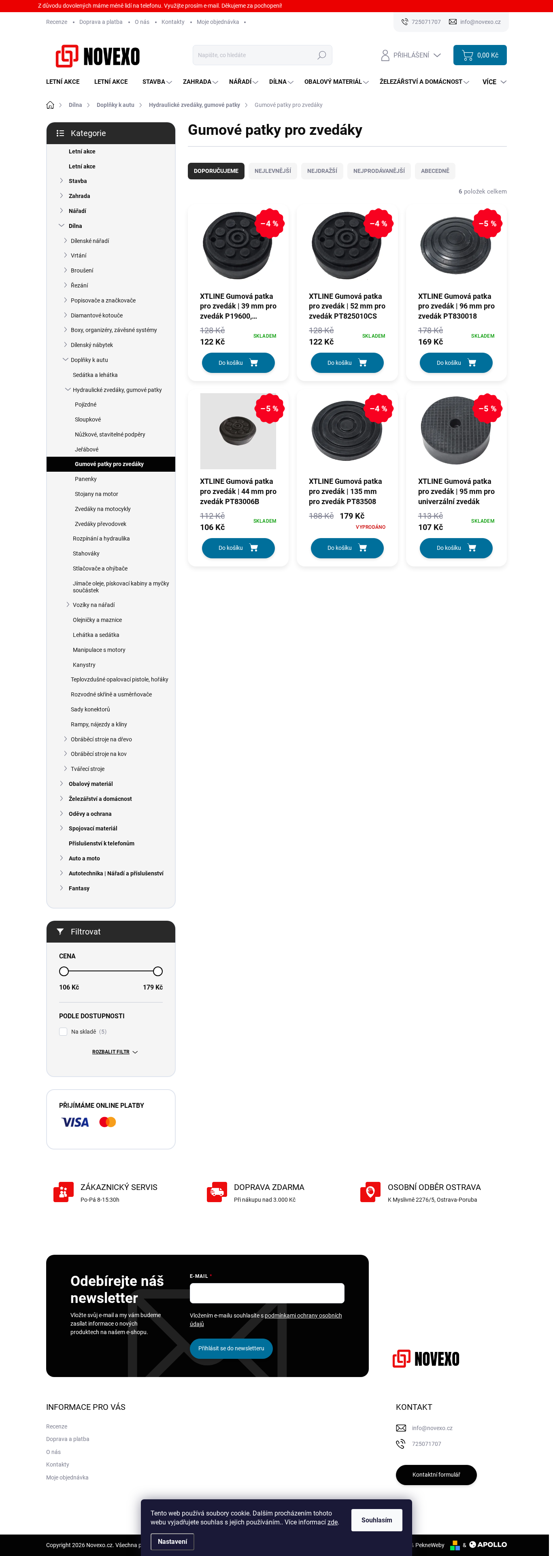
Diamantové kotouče (97, 315)
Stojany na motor (96, 494)
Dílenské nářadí (90, 241)
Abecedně (435, 171)
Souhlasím (377, 1520)
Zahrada (79, 196)
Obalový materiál (91, 784)
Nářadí (77, 211)
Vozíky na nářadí (94, 605)
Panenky (86, 479)
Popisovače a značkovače (103, 300)
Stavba (78, 181)
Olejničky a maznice (97, 620)
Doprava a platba (101, 22)
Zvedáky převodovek (100, 524)
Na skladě (87, 1031)
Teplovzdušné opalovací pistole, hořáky (119, 679)
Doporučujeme (216, 171)
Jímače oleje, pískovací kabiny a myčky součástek (121, 587)
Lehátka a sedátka (96, 635)
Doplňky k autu (89, 360)
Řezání (79, 285)
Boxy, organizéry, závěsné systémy (114, 330)
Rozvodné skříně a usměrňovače (111, 694)
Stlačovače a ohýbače (100, 568)
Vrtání (78, 255)
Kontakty (173, 22)
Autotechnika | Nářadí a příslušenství (116, 873)
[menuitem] (65, 82)
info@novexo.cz (432, 1428)
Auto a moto (84, 858)
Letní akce (82, 151)
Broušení (82, 270)
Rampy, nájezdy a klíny (99, 724)
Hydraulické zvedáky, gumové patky (117, 390)
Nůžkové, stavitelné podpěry (110, 434)
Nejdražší (322, 171)
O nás (142, 22)
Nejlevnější (273, 171)
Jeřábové (86, 449)
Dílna (75, 226)
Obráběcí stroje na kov (99, 754)
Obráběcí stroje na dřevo (101, 739)
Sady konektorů (90, 709)
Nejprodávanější (379, 171)
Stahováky (86, 553)
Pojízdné (85, 404)
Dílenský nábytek (92, 345)
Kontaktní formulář (436, 1474)
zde (333, 1522)
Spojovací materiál (93, 828)
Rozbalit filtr (111, 1052)
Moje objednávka (218, 22)
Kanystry (84, 665)
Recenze (56, 22)
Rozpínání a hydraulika (101, 538)
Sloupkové (88, 419)
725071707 (426, 1444)
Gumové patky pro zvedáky (109, 464)
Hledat (322, 55)
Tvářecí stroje (87, 769)
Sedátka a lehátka (95, 375)
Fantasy (79, 888)
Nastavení (172, 1541)
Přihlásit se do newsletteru (231, 1348)
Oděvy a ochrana (90, 814)
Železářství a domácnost (100, 799)
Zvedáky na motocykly (103, 509)
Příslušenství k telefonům (101, 843)
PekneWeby (430, 1545)
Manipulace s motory (99, 650)
